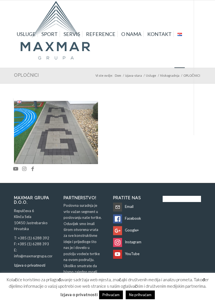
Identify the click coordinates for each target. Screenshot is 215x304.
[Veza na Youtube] (15, 168)
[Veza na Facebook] (32, 168)
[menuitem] (26, 34)
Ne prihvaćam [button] (140, 294)
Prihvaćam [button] (111, 294)
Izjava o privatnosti (29, 265)
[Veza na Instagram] (24, 168)
